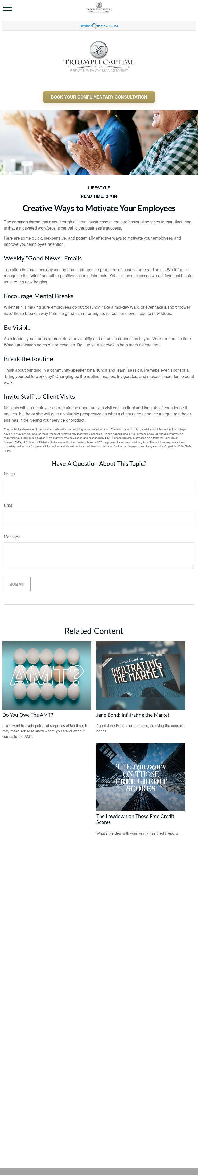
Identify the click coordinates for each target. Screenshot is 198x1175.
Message (12, 537)
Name (9, 473)
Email (9, 505)
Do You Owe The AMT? (27, 715)
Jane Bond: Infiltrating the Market (132, 715)
